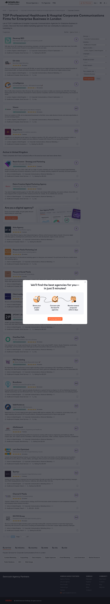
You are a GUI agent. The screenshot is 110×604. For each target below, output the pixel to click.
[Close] (85, 282)
